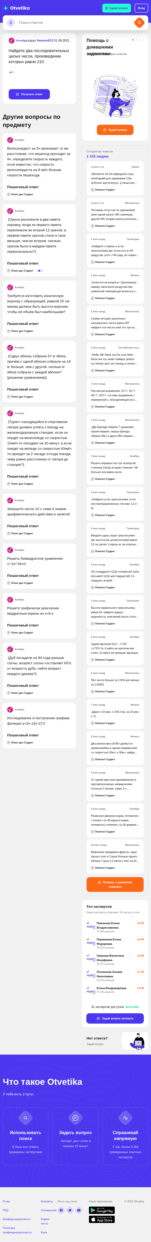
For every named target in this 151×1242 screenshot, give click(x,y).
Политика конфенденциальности (17, 1230)
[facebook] (61, 1210)
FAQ (5, 1210)
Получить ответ (31, 94)
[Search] (139, 23)
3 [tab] (139, 39)
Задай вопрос (118, 8)
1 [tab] (133, 39)
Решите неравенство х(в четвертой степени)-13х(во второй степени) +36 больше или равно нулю (114, 468)
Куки (44, 1232)
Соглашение (49, 1210)
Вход (141, 8)
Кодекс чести (45, 1221)
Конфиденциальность (17, 1219)
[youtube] (78, 1210)
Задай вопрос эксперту (117, 1018)
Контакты (47, 1201)
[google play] (102, 1213)
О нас (6, 1201)
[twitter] (70, 1210)
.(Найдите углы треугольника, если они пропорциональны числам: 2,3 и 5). (114, 504)
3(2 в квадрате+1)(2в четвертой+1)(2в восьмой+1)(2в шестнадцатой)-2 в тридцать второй (115, 576)
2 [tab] (136, 39)
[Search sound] (10, 22)
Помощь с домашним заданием (117, 884)
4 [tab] (143, 39)
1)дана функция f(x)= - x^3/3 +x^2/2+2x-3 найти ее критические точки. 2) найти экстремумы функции (114, 648)
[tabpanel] (115, 86)
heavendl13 (45, 40)
